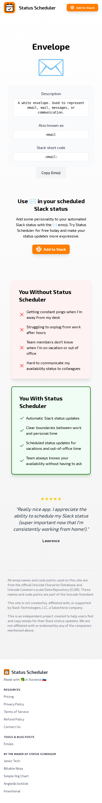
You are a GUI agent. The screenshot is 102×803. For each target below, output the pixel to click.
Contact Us (12, 727)
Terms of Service (16, 712)
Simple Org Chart (16, 776)
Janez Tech (12, 761)
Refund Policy (14, 719)
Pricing (9, 696)
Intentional (12, 791)
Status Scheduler (29, 672)
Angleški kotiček (16, 783)
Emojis (9, 744)
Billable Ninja (13, 768)
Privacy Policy (14, 704)
